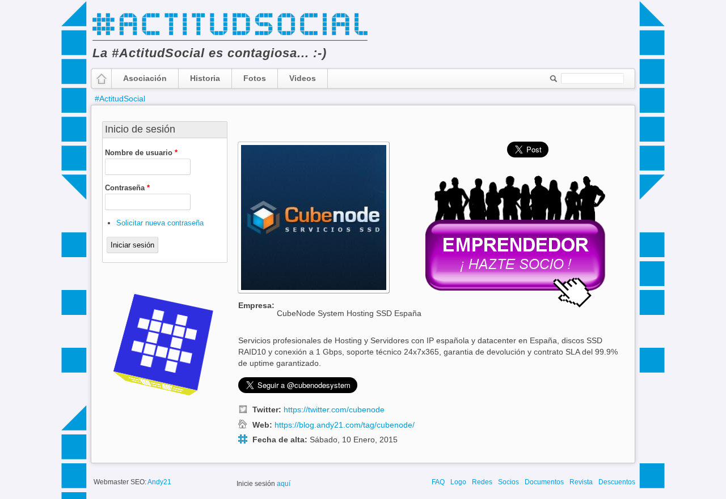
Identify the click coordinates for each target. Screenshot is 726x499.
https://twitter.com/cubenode (334, 410)
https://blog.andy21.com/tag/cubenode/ (345, 425)
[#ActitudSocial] (230, 40)
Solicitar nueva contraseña (160, 223)
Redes (482, 482)
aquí (283, 484)
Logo (458, 482)
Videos (302, 78)
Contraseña (127, 188)
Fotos (254, 78)
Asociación (145, 78)
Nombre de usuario (141, 152)
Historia (205, 78)
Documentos (544, 482)
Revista (581, 482)
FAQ (438, 482)
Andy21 (159, 482)
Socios (508, 482)
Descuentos (616, 482)
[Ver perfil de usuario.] (314, 291)
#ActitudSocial (120, 98)
